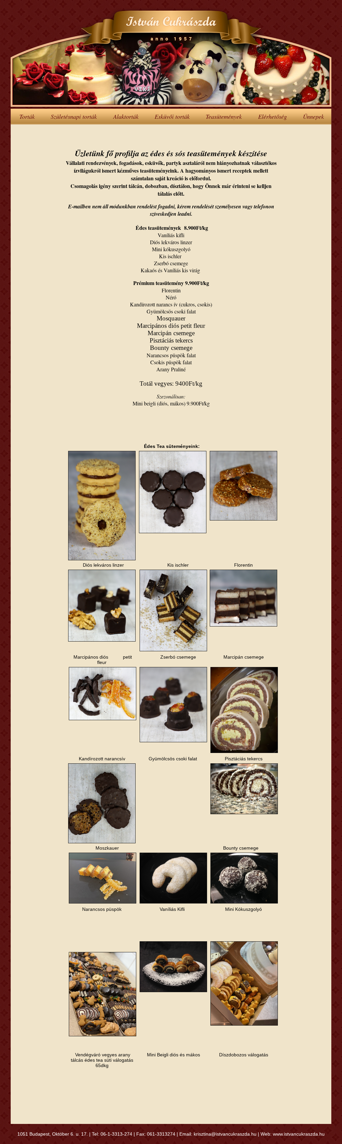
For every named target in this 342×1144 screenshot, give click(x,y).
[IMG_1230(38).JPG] (173, 649)
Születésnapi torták (74, 116)
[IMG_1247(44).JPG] (102, 640)
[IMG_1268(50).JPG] (102, 718)
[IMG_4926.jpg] (244, 812)
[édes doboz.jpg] (244, 1024)
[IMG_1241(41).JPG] (243, 625)
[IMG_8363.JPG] (173, 990)
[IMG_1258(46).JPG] (172, 531)
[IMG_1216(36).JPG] (243, 518)
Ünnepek (313, 116)
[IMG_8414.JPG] (244, 901)
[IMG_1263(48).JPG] (173, 740)
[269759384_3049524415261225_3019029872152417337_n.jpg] (102, 1034)
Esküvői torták (172, 116)
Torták (27, 116)
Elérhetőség (272, 116)
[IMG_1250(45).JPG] (102, 841)
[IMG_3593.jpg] (102, 901)
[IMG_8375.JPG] (173, 901)
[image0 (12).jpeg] (244, 751)
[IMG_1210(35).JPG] (102, 558)
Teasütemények (224, 116)
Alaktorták (126, 116)
